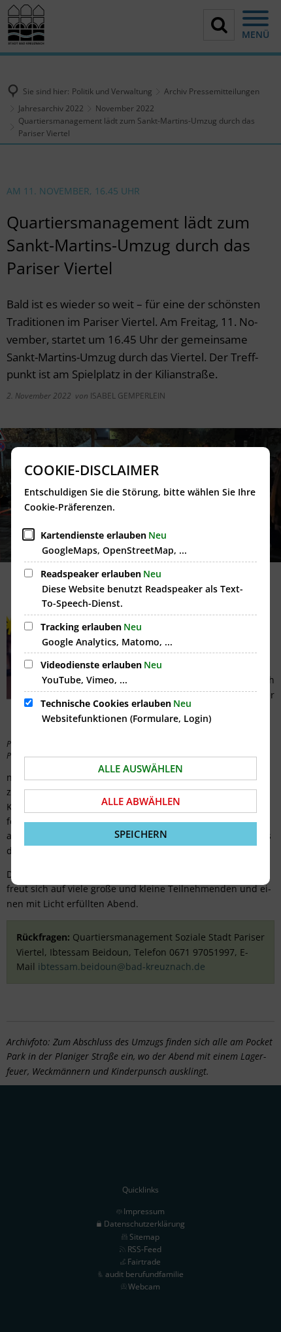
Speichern (140, 833)
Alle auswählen (140, 768)
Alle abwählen (140, 801)
